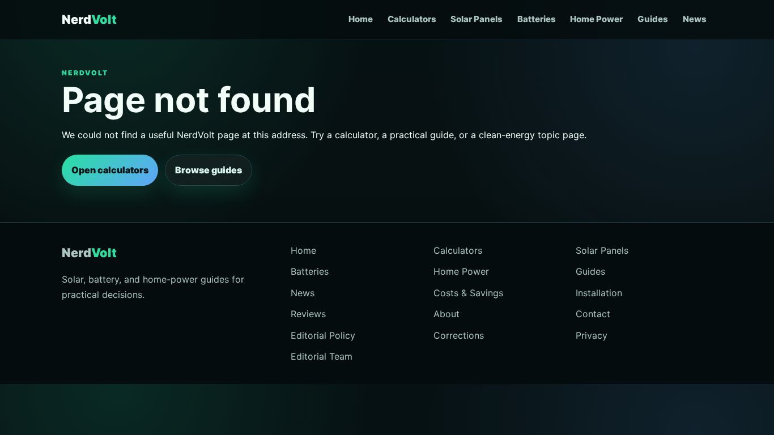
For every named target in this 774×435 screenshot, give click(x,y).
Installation (599, 292)
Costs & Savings (468, 292)
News (695, 19)
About (446, 313)
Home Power (596, 19)
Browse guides (208, 170)
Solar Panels (476, 19)
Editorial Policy (323, 335)
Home (360, 19)
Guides (652, 19)
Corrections (458, 335)
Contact (593, 313)
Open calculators (109, 170)
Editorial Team (321, 356)
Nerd (89, 19)
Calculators (412, 19)
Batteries (536, 19)
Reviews (308, 313)
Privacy (591, 335)
